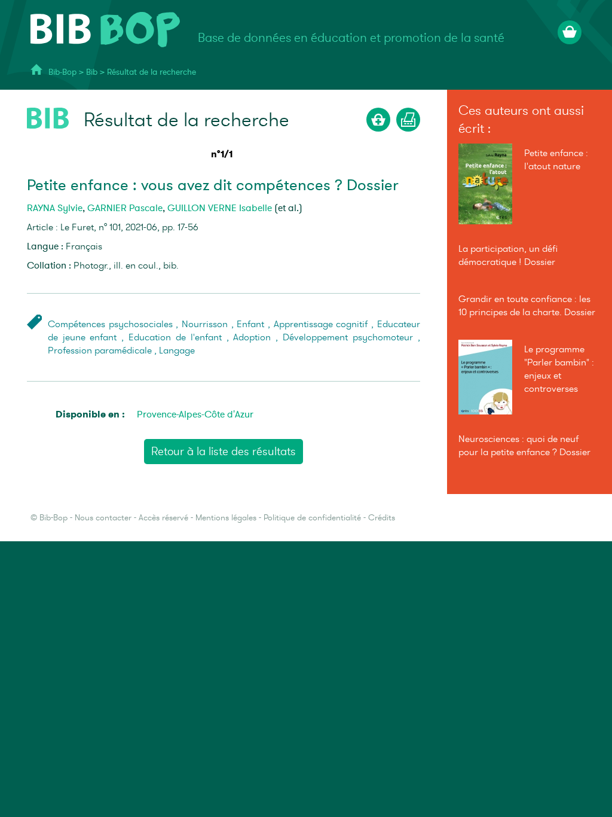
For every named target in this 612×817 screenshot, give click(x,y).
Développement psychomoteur (348, 337)
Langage (177, 350)
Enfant (250, 324)
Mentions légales (225, 517)
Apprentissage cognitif (321, 324)
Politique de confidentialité (312, 517)
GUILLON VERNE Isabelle (219, 208)
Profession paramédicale (100, 350)
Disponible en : (90, 414)
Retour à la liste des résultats (223, 451)
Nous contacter (103, 517)
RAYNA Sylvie (54, 208)
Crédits (381, 517)
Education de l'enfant (175, 337)
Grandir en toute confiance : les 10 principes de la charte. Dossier (526, 305)
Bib (91, 72)
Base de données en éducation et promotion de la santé (351, 38)
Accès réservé (163, 517)
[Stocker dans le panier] (378, 120)
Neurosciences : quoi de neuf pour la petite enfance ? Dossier (524, 445)
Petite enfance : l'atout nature (556, 160)
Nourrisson (205, 324)
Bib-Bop (62, 72)
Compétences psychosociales (110, 324)
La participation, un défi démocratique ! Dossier (508, 255)
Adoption (252, 337)
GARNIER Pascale (125, 208)
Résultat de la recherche (151, 72)
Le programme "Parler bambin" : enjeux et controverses (559, 369)
